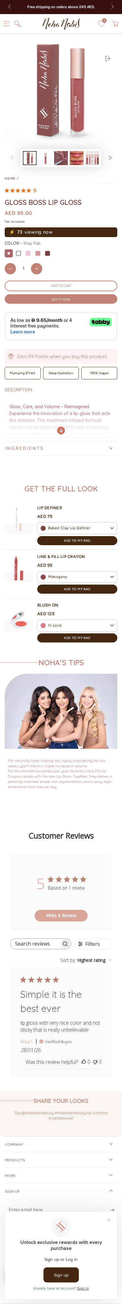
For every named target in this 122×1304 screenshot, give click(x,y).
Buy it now (61, 299)
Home (10, 178)
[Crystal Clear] (18, 253)
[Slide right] (112, 7)
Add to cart (61, 286)
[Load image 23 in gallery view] (45, 158)
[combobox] (86, 960)
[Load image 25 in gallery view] (77, 158)
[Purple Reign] (47, 253)
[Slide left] (10, 7)
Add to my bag (77, 541)
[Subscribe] (112, 1210)
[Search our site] (17, 23)
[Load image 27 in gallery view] (92, 158)
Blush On (47, 605)
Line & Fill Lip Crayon (61, 556)
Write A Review (61, 915)
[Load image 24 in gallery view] (61, 158)
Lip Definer (49, 507)
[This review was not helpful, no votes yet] (95, 1061)
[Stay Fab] (9, 253)
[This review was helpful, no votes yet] (84, 1061)
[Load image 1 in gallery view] (30, 158)
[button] (77, 528)
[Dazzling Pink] (28, 253)
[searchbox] (35, 944)
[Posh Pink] (38, 253)
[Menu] (7, 23)
